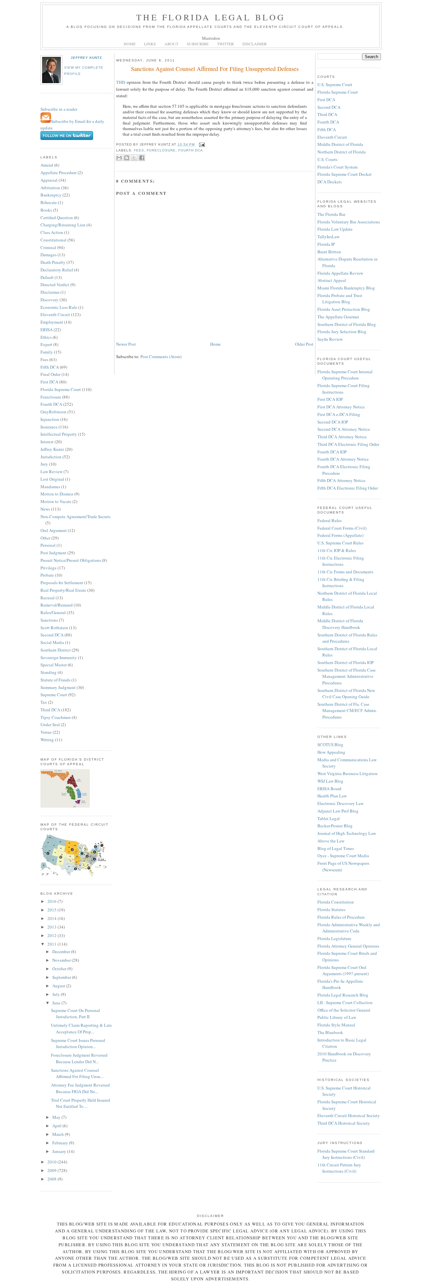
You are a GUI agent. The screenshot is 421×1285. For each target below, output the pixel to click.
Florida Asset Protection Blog (343, 309)
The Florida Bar (331, 214)
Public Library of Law (336, 1017)
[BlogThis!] (126, 157)
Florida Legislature (334, 938)
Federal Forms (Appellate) (340, 535)
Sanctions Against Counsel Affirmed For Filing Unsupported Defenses (215, 69)
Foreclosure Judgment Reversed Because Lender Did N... (79, 1058)
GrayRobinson (53, 412)
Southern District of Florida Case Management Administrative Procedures (346, 676)
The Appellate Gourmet (338, 317)
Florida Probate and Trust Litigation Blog (339, 298)
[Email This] (119, 157)
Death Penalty (52, 262)
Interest (47, 442)
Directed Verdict (54, 284)
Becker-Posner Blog (335, 826)
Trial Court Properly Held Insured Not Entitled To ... (80, 1103)
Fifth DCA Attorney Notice (341, 480)
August (59, 986)
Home (215, 344)
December (61, 951)
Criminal (48, 247)
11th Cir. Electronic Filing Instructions (340, 561)
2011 (52, 944)
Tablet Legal (328, 818)
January (59, 1151)
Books (46, 210)
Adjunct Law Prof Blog (338, 811)
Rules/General (53, 612)
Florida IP (326, 244)
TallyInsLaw (328, 237)
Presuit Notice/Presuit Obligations (70, 560)
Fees (44, 359)
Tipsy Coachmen (55, 717)
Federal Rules (329, 520)
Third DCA (50, 710)
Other (45, 538)
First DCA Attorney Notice (341, 407)
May (57, 1117)
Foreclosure (50, 397)
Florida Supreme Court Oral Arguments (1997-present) (343, 970)
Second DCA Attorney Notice (343, 429)
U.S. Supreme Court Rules (340, 543)
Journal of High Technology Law (346, 833)
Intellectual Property (58, 434)
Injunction (49, 419)
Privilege (48, 568)
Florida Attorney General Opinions (348, 946)
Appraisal (49, 180)
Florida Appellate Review (340, 273)
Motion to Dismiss (56, 494)
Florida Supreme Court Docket (344, 174)
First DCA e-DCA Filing (338, 414)
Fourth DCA (51, 404)
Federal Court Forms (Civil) (341, 528)
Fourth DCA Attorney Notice (343, 459)
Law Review (51, 471)
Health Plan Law (332, 796)
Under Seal (50, 724)
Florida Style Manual (336, 1025)
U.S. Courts (327, 159)
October (59, 969)
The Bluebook (330, 1032)
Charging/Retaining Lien (63, 225)
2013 (52, 927)
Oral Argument (53, 530)
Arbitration (50, 188)
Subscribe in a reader (58, 109)
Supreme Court (53, 695)
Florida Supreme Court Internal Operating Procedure (345, 375)
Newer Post (126, 344)
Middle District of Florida (340, 144)
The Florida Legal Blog (210, 17)
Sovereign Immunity (58, 657)
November (62, 960)
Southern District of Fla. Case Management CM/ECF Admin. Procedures (347, 710)
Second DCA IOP (332, 422)
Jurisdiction (51, 457)
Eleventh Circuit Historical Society (348, 1115)
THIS (120, 82)
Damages (48, 255)
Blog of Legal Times (335, 848)
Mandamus (50, 487)
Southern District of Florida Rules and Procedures (347, 638)
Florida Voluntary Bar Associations (348, 222)
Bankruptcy (51, 195)
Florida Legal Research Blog (342, 995)
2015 (52, 910)
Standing (48, 672)
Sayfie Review (330, 339)
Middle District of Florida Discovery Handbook (340, 624)
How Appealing (331, 752)
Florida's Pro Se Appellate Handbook (340, 984)
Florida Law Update (335, 229)
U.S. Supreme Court (334, 84)
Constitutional (53, 240)
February (60, 1143)
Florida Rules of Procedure (341, 917)
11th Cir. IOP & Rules (336, 550)
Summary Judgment (58, 687)
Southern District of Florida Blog (346, 324)
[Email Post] (201, 144)
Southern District (55, 650)
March (58, 1134)
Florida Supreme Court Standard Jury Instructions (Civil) (346, 1154)
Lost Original (52, 479)
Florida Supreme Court (60, 389)
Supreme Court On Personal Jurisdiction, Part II (75, 1013)
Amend (46, 165)
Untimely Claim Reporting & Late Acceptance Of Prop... (81, 1028)
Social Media (52, 642)
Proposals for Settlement (61, 582)
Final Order (50, 374)
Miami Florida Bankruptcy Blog (346, 288)
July (56, 994)
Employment (51, 322)
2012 (52, 935)
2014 (52, 918)
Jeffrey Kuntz (86, 57)
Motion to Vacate (55, 501)
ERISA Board (329, 789)
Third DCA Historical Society (343, 1123)
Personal (48, 545)
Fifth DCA (49, 367)
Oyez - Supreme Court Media (343, 856)
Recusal (47, 598)
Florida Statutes (331, 909)
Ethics (46, 337)
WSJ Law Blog (330, 781)
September (62, 977)
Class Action (51, 232)
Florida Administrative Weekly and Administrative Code (348, 928)
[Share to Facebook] (141, 157)
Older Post (304, 344)
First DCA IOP (330, 399)
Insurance (49, 427)
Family (46, 352)
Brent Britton (329, 252)
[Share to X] (134, 157)
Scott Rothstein (54, 628)
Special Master (53, 665)
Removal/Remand (56, 605)
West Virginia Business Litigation (347, 773)
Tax (43, 702)
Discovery (49, 300)
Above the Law (330, 841)
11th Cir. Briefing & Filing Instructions (340, 582)
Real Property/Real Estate (63, 590)
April (57, 1126)
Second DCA (51, 635)
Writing (47, 740)
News (45, 509)
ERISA (46, 330)
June (57, 1003)
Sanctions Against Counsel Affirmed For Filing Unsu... (77, 1073)
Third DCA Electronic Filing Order (348, 444)
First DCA (49, 382)
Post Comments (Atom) (161, 356)
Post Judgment (53, 553)
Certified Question (56, 217)
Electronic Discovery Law (340, 803)
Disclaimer (50, 292)
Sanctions (49, 620)
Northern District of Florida (341, 152)
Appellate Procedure (58, 172)
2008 (52, 1179)
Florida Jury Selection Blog (341, 331)
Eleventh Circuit (55, 314)
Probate (47, 575)
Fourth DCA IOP (332, 452)
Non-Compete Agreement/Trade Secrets (75, 516)
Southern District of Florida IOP (345, 662)
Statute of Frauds (55, 680)
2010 (52, 1162)
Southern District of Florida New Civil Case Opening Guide (346, 693)
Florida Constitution (335, 902)
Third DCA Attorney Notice (342, 437)
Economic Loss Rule (58, 307)
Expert (46, 344)
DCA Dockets (329, 182)
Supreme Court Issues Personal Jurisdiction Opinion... (78, 1043)
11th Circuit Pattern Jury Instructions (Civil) (339, 1168)
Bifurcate (48, 202)
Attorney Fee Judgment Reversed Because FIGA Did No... (80, 1088)
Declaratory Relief (56, 270)
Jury (44, 464)
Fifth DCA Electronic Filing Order (347, 488)
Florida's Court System (337, 167)
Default (47, 277)
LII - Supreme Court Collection (345, 1002)
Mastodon (211, 38)
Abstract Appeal (331, 280)
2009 (52, 1170)
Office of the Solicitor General (343, 1010)
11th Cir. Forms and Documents (345, 572)
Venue (46, 732)
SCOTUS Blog (330, 744)
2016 (52, 901)
